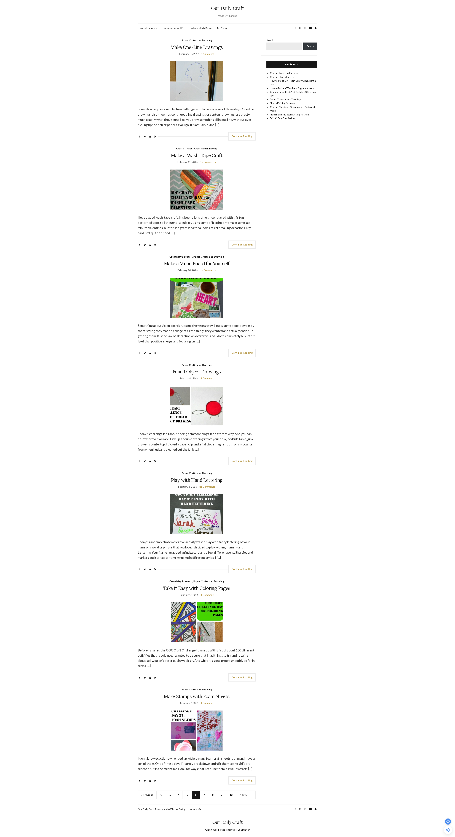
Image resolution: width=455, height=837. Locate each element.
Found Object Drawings (197, 372)
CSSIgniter (243, 829)
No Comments (208, 161)
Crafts (180, 148)
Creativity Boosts (180, 256)
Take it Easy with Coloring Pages (196, 588)
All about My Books (201, 28)
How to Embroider (148, 28)
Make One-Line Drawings (197, 47)
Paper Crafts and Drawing (196, 40)
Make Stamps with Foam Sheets (196, 696)
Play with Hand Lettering (196, 480)
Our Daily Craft (227, 8)
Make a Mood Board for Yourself (196, 263)
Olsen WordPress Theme (219, 829)
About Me (195, 809)
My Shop (222, 28)
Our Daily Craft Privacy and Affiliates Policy (161, 809)
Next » (243, 794)
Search (269, 40)
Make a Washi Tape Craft (196, 155)
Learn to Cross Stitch (174, 28)
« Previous (147, 794)
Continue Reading (242, 136)
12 (231, 794)
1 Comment (207, 53)
